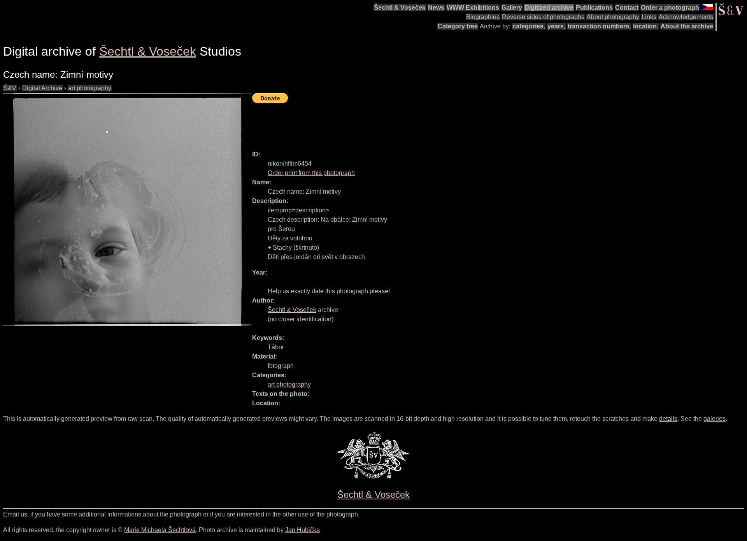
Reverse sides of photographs (543, 17)
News (436, 7)
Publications (594, 7)
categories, (528, 26)
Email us (15, 514)
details (668, 418)
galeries (714, 418)
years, (556, 26)
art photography (89, 88)
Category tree (458, 26)
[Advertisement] (393, 123)
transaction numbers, (599, 26)
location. (645, 26)
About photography (613, 17)
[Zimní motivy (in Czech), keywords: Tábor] (127, 209)
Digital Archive (42, 88)
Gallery (512, 7)
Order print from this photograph (311, 173)
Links (649, 17)
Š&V (10, 88)
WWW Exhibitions (473, 7)
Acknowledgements (686, 17)
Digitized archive (548, 7)
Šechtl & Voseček (400, 7)
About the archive (687, 26)
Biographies (483, 17)
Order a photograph (670, 7)
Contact (626, 7)
